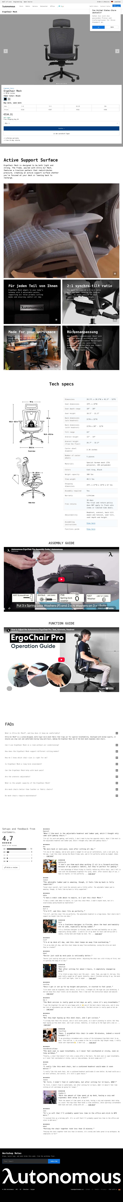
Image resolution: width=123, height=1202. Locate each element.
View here (91, 523)
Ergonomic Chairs (9, 88)
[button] (9, 93)
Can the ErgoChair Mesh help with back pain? (24, 770)
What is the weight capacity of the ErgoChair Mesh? (27, 783)
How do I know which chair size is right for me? (26, 758)
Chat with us (113, 1189)
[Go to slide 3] (60, 83)
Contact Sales (105, 6)
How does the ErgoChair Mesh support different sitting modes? (32, 751)
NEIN (112, 27)
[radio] (5, 99)
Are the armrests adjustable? (17, 777)
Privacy (103, 1189)
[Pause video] (115, 274)
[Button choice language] (112, 1)
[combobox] (61, 123)
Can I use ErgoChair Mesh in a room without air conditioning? (32, 745)
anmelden (118, 1)
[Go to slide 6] (64, 83)
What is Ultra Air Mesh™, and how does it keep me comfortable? (32, 733)
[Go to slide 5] (63, 83)
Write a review (12, 867)
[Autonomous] (8, 6)
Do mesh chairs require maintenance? (21, 796)
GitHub (88, 1189)
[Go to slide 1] (57, 83)
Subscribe (54, 1161)
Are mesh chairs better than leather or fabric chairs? (29, 789)
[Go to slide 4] (61, 83)
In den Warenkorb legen (61, 133)
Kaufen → (61, 128)
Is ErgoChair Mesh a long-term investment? (23, 764)
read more (49, 856)
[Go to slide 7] (66, 83)
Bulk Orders (94, 6)
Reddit (97, 1189)
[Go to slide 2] (58, 83)
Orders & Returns (103, 1)
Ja (98, 27)
